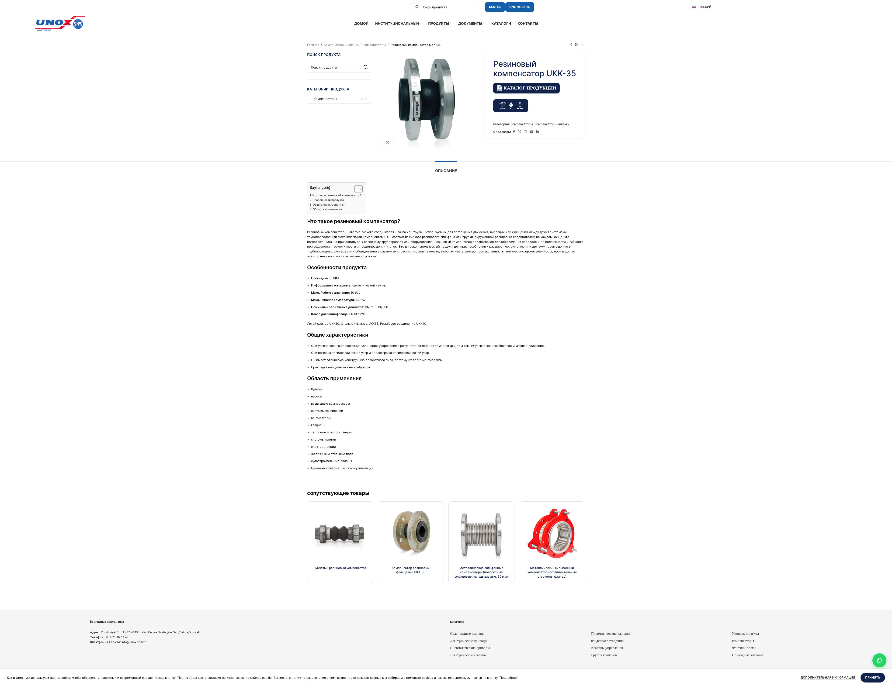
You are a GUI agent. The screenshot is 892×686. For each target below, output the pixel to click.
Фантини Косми (744, 648)
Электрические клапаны (468, 655)
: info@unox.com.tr (118, 642)
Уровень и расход (745, 633)
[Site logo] (60, 23)
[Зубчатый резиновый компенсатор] (340, 534)
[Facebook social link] (514, 132)
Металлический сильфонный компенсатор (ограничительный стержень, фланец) (552, 572)
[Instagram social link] (525, 132)
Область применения (327, 209)
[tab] (446, 168)
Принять (872, 677)
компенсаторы (743, 641)
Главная (313, 45)
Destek (495, 7)
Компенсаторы (375, 45)
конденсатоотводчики (608, 641)
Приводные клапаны (747, 655)
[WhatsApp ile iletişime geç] (879, 660)
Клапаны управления (607, 648)
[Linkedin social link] (537, 132)
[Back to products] (577, 45)
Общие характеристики (328, 204)
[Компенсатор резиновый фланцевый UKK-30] (411, 534)
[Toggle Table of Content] (356, 189)
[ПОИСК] (366, 67)
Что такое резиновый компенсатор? (336, 195)
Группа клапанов (604, 655)
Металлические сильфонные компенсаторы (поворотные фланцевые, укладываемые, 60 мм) (481, 572)
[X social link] (520, 132)
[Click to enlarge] (387, 142)
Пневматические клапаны (610, 633)
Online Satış (519, 7)
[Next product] (582, 45)
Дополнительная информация (828, 677)
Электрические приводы (468, 641)
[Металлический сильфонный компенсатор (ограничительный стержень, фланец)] (552, 534)
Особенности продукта (328, 200)
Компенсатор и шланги (341, 45)
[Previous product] (571, 45)
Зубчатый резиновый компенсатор (340, 568)
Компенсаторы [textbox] (324, 99)
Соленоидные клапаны (467, 633)
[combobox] (339, 99)
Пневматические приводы (470, 648)
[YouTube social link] (531, 132)
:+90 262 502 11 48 (109, 637)
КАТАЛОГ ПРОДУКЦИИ (530, 88)
